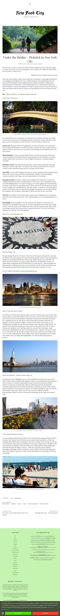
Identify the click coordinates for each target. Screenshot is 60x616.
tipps (46, 557)
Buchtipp (46, 536)
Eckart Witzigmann (35, 540)
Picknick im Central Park (33, 503)
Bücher (15, 542)
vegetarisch (15, 574)
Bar (15, 536)
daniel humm (50, 538)
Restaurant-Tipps (49, 552)
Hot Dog (43, 542)
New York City (51, 547)
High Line (19, 503)
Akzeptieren (18, 613)
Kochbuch (43, 544)
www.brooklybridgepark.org (28, 271)
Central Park (13, 503)
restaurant (40, 552)
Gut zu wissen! (15, 550)
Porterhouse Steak (51, 549)
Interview (47, 542)
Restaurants (15, 564)
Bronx (15, 538)
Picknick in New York (44, 503)
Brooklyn (15, 540)
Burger (15, 544)
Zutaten (50, 559)
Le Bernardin (51, 544)
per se (42, 549)
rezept (42, 555)
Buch (43, 536)
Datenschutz (51, 607)
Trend (49, 557)
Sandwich (53, 555)
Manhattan (15, 554)
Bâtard (53, 536)
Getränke (15, 548)
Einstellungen (5, 609)
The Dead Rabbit (41, 557)
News (15, 558)
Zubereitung (44, 559)
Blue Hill (35, 536)
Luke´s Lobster (25, 261)
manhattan (32, 547)
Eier (15, 546)
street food (34, 557)
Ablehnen (45, 613)
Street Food (15, 568)
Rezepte (15, 566)
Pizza (15, 560)
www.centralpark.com (16, 214)
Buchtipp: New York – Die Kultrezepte (46, 513)
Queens (15, 562)
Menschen (15, 556)
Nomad (39, 549)
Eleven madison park (48, 540)
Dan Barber (36, 538)
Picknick (24, 503)
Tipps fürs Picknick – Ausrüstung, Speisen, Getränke (21, 94)
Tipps (12, 498)
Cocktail (32, 538)
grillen (31, 542)
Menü (36, 547)
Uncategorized (18, 498)
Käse (48, 544)
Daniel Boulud (42, 538)
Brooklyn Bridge (5, 503)
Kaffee (38, 544)
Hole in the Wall (15, 552)
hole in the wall (37, 542)
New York (43, 547)
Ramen (34, 552)
